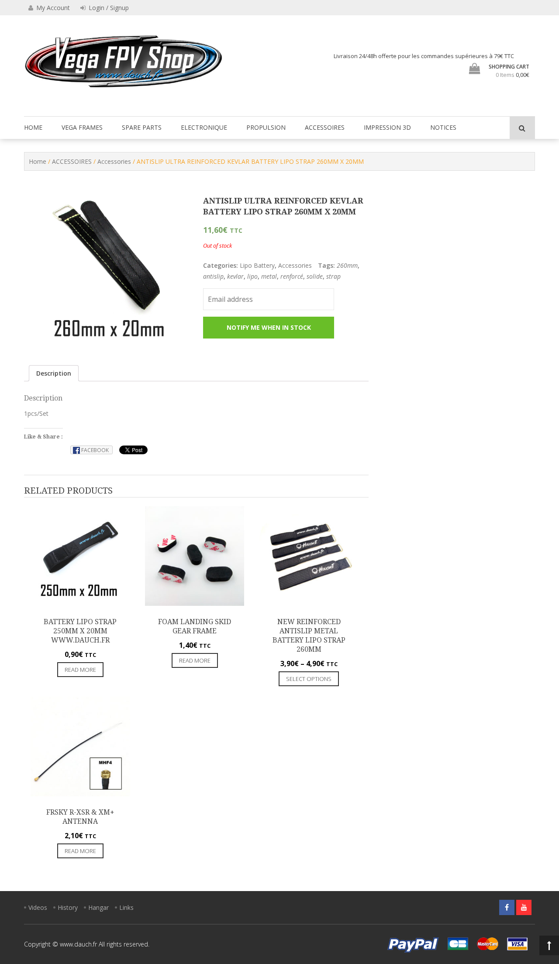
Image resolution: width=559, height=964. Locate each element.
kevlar (235, 276)
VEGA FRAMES (82, 127)
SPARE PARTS (142, 127)
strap (333, 276)
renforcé (291, 276)
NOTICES (443, 127)
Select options (308, 679)
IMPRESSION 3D (387, 127)
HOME (33, 127)
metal (269, 276)
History (68, 907)
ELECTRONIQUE (204, 127)
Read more (80, 670)
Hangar (98, 907)
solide (315, 276)
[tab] (54, 373)
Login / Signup (108, 7)
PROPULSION (266, 127)
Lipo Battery (257, 265)
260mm (347, 265)
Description (53, 373)
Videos (37, 907)
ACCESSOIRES (325, 127)
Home (37, 161)
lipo (252, 276)
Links (126, 907)
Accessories (114, 161)
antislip (213, 276)
